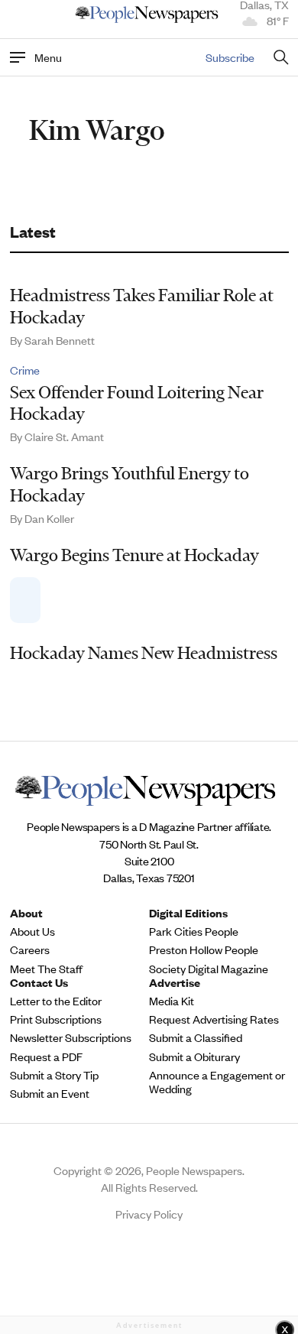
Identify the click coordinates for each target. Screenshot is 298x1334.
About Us (32, 931)
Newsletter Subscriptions (70, 1037)
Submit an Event (49, 1093)
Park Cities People (193, 931)
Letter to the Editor (56, 1001)
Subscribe (230, 57)
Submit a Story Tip (54, 1075)
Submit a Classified (195, 1037)
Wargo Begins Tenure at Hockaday (134, 555)
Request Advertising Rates (214, 1019)
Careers (30, 949)
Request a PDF (46, 1056)
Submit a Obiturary (194, 1056)
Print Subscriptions (56, 1019)
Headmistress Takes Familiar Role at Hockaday (142, 306)
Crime (25, 370)
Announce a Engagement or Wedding (217, 1081)
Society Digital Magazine (208, 968)
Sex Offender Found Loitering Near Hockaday (137, 403)
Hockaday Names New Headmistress (143, 652)
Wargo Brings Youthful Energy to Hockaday (129, 484)
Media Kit (171, 1001)
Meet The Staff (46, 968)
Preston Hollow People (203, 949)
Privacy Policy (149, 1214)
